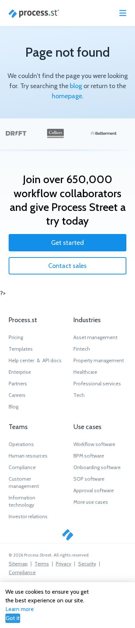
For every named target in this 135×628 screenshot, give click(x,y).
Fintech (81, 349)
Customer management (24, 482)
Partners (18, 383)
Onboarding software (97, 467)
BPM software (88, 455)
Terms (42, 563)
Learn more (19, 609)
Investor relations (28, 516)
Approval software (93, 490)
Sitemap (18, 563)
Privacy (63, 563)
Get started (67, 243)
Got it (13, 618)
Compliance (22, 467)
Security (87, 563)
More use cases (90, 502)
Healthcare (85, 372)
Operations (21, 444)
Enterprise (20, 372)
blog (76, 86)
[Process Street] (34, 13)
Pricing (16, 337)
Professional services (97, 383)
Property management (98, 360)
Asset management (95, 337)
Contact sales (67, 266)
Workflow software (94, 444)
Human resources (28, 455)
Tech (79, 395)
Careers (17, 395)
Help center (21, 360)
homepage (67, 96)
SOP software (88, 479)
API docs (52, 360)
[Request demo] (67, 535)
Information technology (22, 501)
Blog (13, 406)
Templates (21, 349)
